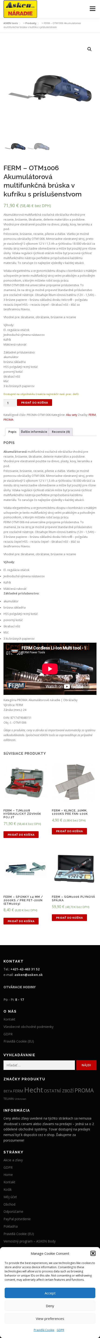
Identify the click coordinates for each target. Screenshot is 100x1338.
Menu (92, 9)
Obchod (9, 1204)
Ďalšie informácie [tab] (34, 432)
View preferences (50, 1318)
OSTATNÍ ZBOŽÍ (59, 1091)
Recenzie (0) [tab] (61, 432)
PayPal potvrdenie (17, 1219)
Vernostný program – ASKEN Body (29, 1241)
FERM (92, 415)
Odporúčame (13, 1211)
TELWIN (8, 1099)
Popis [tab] (12, 432)
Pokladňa (10, 1226)
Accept (50, 1293)
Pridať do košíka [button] (21, 834)
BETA (7, 1091)
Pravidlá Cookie (44, 1330)
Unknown (20, 1099)
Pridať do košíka (34, 402)
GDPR (60, 1330)
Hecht (33, 1089)
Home (8, 1174)
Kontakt (9, 1019)
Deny (50, 1305)
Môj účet (10, 1197)
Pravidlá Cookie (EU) (18, 1041)
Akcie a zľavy (13, 1160)
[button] (93, 1253)
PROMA (8, 420)
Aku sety (71, 415)
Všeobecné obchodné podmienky (28, 1026)
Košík (7, 1189)
